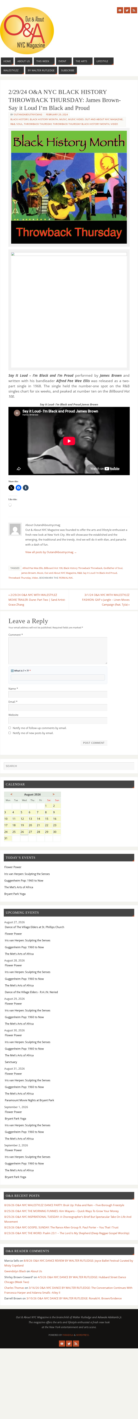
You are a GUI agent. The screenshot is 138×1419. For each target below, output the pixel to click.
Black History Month (44, 119)
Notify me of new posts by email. (33, 733)
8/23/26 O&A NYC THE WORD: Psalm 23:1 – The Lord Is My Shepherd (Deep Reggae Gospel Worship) (66, 1233)
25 (16, 832)
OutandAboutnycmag (28, 114)
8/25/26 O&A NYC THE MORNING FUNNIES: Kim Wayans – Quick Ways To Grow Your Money (61, 1211)
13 (32, 819)
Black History (19, 119)
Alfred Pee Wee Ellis (32, 568)
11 (16, 819)
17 (8, 825)
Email (12, 701)
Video (114, 124)
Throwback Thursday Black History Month (81, 124)
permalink (66, 577)
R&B (12, 124)
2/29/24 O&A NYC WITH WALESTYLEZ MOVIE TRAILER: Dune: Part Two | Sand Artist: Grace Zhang (36, 599)
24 (8, 832)
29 (48, 832)
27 (32, 832)
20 (32, 825)
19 (24, 825)
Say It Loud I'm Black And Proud (100, 572)
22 (48, 825)
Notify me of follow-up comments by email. (40, 728)
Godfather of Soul (113, 568)
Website (13, 715)
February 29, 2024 (57, 114)
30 (57, 832)
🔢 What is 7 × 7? (21, 670)
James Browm (28, 572)
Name (13, 688)
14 (40, 819)
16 (57, 819)
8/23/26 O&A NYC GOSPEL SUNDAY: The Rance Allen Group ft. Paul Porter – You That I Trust (61, 1227)
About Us (36, 1271)
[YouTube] (120, 10)
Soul (19, 124)
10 (8, 819)
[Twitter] (127, 10)
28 (40, 832)
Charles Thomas (14, 1287)
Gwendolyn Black (15, 1271)
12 (24, 819)
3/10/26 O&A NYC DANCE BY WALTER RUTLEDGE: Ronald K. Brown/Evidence (74, 1298)
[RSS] (134, 10)
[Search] (130, 767)
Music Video (76, 119)
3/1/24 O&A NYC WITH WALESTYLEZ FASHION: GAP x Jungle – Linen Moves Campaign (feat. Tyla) (106, 599)
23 (57, 825)
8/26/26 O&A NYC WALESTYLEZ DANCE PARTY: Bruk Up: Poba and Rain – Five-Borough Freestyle (64, 1205)
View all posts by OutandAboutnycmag (51, 552)
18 (16, 825)
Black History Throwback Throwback (83, 568)
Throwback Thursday (38, 124)
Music (63, 119)
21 (40, 825)
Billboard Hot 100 (53, 568)
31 (8, 838)
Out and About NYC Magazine (104, 119)
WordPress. (82, 1335)
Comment (15, 634)
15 (48, 819)
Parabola (68, 1335)
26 (24, 832)
